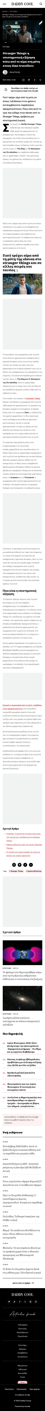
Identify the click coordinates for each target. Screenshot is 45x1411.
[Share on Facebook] (35, 80)
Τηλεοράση (22, 1325)
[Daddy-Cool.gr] (22, 4)
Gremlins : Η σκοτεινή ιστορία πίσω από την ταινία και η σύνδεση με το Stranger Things (23, 837)
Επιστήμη (13, 11)
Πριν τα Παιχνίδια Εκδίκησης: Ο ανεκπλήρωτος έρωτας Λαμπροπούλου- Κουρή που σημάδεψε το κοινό (22, 1200)
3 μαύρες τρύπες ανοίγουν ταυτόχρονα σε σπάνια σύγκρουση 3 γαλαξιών (21, 1021)
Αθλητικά (22, 1369)
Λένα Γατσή (15, 72)
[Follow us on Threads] (30, 1302)
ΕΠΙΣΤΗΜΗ (7, 968)
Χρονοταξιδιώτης (34, 871)
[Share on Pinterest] (29, 80)
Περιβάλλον (23, 1353)
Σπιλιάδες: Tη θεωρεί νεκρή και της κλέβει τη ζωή (21, 1218)
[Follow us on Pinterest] (9, 1302)
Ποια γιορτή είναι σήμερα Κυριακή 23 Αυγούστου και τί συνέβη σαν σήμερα (22, 1182)
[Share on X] (40, 80)
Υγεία (22, 1377)
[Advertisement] (22, 193)
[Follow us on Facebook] (20, 1302)
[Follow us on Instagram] (36, 1302)
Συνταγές (22, 1328)
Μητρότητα (22, 1365)
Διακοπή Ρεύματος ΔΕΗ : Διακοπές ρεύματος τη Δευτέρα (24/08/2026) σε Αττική (22, 1167)
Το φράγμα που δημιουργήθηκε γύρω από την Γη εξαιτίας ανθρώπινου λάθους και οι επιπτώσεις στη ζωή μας (22, 975)
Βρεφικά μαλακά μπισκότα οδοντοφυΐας (21, 1074)
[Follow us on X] (25, 1302)
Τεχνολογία (22, 1336)
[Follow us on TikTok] (14, 1302)
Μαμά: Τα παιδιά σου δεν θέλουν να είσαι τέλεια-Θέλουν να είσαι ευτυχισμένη (21, 1233)
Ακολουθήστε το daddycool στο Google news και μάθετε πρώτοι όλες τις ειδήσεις (21, 1120)
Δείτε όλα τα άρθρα (21, 1283)
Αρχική (4, 11)
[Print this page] (23, 80)
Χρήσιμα (22, 1349)
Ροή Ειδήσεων (22, 1332)
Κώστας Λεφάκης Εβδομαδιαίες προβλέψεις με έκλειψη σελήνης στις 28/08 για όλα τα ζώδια (24, 1062)
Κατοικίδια (22, 1373)
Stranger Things (17, 871)
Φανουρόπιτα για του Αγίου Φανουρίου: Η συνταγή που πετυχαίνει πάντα (21, 1086)
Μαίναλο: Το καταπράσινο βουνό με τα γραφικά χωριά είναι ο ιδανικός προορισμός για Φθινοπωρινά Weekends (22, 1253)
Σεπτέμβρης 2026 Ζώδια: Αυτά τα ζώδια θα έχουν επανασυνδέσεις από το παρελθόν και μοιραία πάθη (22, 1149)
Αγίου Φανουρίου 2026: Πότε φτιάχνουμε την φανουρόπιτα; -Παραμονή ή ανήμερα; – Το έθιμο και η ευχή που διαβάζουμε (24, 1047)
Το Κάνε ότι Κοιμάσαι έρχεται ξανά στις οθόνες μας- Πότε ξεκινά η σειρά (22, 1270)
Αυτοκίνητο (22, 1356)
